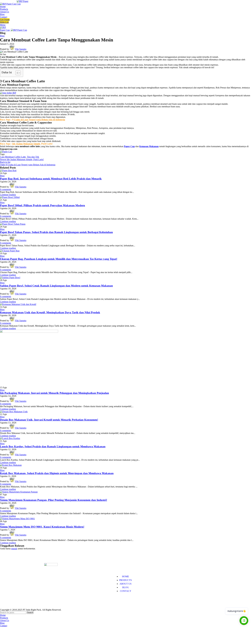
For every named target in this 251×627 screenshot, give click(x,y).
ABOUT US (125, 584)
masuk (14, 548)
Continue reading (8, 194)
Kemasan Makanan (149, 146)
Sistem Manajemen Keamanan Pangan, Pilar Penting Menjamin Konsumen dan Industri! (53, 500)
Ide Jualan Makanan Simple (26, 143)
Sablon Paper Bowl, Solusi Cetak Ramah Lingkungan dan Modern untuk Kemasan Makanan (56, 285)
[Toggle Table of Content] (16, 72)
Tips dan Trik (33, 157)
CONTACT (125, 591)
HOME (125, 576)
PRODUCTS (125, 580)
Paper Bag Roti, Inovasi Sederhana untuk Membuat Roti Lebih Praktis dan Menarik (51, 178)
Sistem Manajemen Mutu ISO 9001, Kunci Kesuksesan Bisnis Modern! (42, 526)
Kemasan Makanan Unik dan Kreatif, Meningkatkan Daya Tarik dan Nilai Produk (50, 312)
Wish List (4, 22)
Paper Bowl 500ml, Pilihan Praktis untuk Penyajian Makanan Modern (42, 205)
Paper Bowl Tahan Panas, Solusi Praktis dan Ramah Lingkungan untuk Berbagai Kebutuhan (56, 232)
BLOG (125, 587)
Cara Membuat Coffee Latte (13, 157)
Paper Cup (129, 146)
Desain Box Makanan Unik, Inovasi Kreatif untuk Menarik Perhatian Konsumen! (49, 419)
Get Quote (5, 19)
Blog (2, 36)
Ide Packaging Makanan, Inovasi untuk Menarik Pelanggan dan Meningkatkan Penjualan (54, 392)
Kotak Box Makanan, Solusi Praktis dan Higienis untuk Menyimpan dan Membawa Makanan (57, 473)
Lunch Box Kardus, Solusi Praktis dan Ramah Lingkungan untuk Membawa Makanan (52, 446)
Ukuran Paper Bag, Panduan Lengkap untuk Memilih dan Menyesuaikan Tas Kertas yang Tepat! (58, 258)
